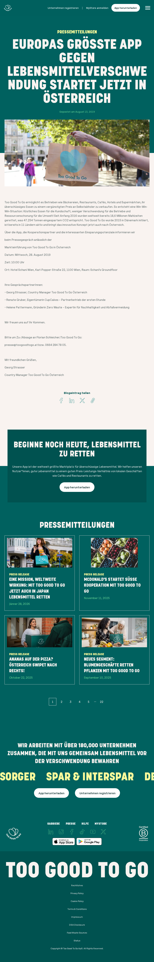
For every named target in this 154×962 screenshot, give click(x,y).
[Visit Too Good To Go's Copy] (93, 400)
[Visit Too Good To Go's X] (103, 832)
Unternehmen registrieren (63, 7)
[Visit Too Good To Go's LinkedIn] (51, 832)
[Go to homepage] (8, 8)
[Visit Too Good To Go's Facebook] (61, 400)
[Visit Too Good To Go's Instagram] (61, 832)
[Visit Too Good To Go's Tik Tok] (82, 832)
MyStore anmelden (97, 7)
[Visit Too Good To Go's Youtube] (93, 832)
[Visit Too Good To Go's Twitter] (82, 400)
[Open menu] (147, 8)
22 (101, 701)
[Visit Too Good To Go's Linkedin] (72, 400)
